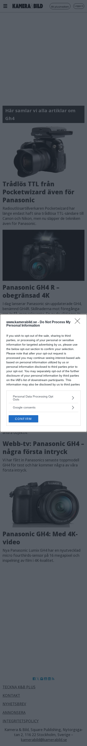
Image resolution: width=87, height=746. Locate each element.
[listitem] (43, 398)
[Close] (79, 322)
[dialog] (43, 373)
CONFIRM (23, 418)
